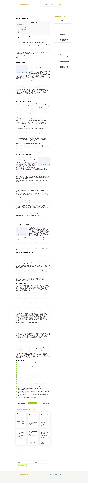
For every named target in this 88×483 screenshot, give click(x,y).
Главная (50, 474)
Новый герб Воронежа (25, 27)
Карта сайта (55, 474)
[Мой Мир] (46, 403)
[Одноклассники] (45, 403)
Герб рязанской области (20, 433)
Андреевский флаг (64, 49)
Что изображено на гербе (23, 30)
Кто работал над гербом (23, 24)
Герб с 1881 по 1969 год (22, 29)
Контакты (60, 474)
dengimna (24, 4)
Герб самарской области (32, 415)
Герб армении (63, 29)
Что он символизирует (22, 28)
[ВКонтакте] (44, 403)
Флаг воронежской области (22, 72)
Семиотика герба (21, 31)
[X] (48, 403)
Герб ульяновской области (33, 432)
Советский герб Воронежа (26, 26)
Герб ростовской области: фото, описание (44, 165)
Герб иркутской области (44, 415)
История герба (21, 25)
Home (18, 15)
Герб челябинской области (21, 234)
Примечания (20, 32)
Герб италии (62, 34)
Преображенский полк (64, 61)
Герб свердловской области (20, 415)
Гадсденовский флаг (64, 45)
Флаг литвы (62, 20)
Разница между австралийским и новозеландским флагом (65, 55)
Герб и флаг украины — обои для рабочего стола (65, 67)
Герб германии (63, 25)
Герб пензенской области (44, 433)
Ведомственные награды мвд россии (65, 40)
